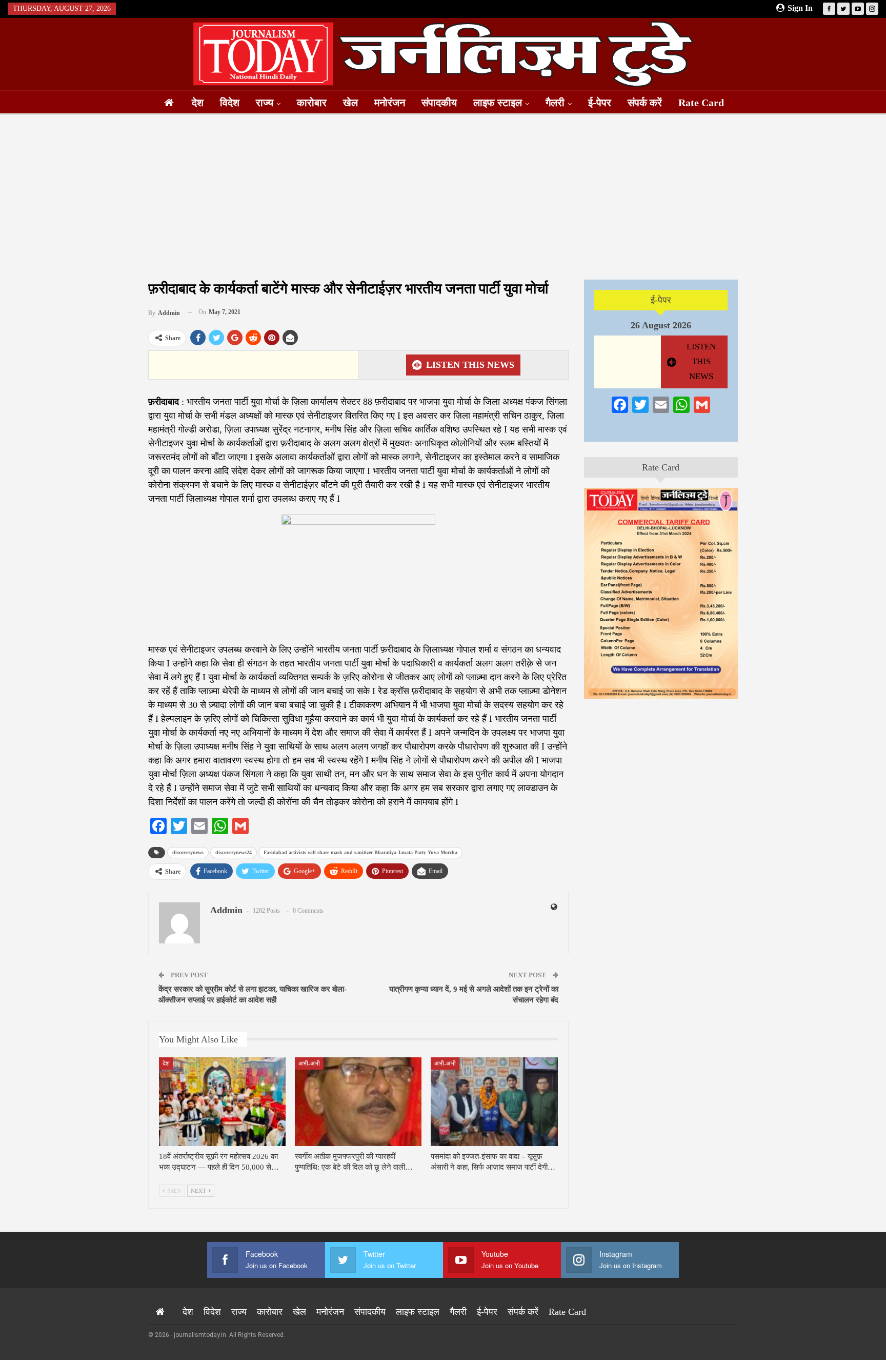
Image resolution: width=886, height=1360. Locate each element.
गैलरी (555, 102)
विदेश (229, 102)
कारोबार (312, 102)
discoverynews (188, 852)
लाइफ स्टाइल (497, 102)
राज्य (264, 102)
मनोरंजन (389, 102)
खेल (350, 102)
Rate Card (701, 102)
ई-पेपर (599, 102)
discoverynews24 (233, 852)
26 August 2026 (661, 325)
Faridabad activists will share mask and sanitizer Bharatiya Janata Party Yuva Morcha (360, 852)
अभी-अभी (309, 1063)
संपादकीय (439, 102)
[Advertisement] (443, 197)
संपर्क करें (645, 102)
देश (198, 102)
